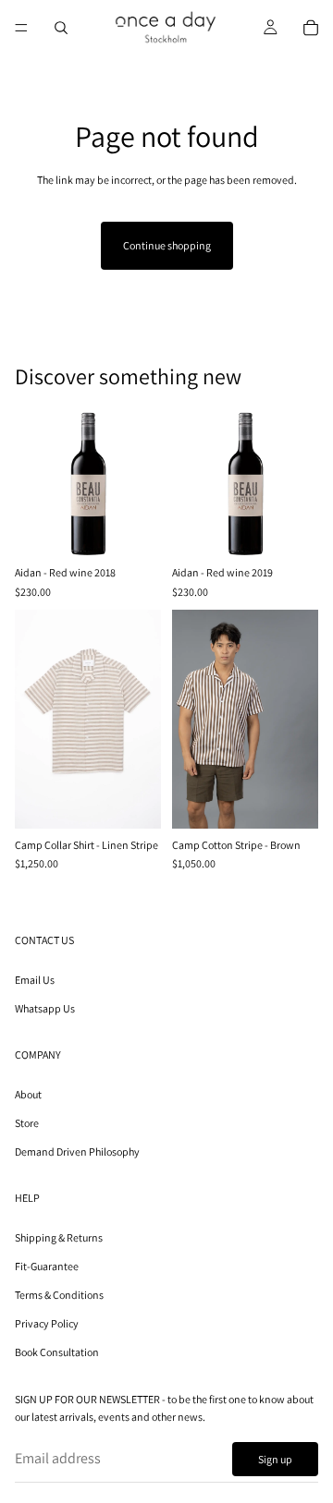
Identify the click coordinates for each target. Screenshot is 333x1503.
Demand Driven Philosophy (77, 1151)
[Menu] (21, 27)
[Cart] (310, 27)
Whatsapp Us (45, 1008)
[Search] (61, 27)
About (28, 1094)
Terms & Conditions (59, 1295)
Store (27, 1123)
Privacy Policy (47, 1324)
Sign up (275, 1459)
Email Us (35, 980)
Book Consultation (57, 1353)
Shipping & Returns (59, 1237)
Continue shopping (167, 245)
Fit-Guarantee (47, 1266)
